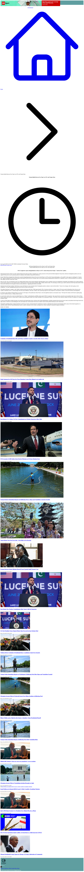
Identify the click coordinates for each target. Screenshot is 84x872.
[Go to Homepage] (3, 864)
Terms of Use (3, 868)
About (18, 868)
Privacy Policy (8, 868)
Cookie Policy (14, 868)
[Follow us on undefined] (1, 867)
